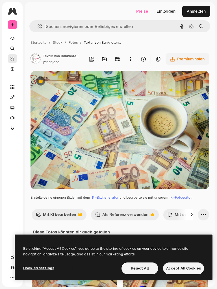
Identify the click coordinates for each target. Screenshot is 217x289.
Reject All (140, 268)
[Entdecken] (12, 68)
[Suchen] (12, 48)
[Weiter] (191, 214)
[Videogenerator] (12, 117)
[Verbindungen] (12, 257)
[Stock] (12, 58)
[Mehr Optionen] (130, 59)
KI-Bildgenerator (105, 197)
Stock (57, 42)
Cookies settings (38, 268)
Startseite (39, 42)
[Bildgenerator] (12, 107)
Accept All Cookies (183, 268)
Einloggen (166, 11)
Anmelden (196, 11)
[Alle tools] (12, 87)
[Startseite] (12, 38)
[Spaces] (12, 97)
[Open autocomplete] (37, 26)
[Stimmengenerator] (12, 127)
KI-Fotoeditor (181, 197)
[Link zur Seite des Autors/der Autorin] (36, 59)
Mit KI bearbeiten (56, 216)
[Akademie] (12, 267)
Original (67, 81)
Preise (142, 11)
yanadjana (51, 62)
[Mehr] (12, 277)
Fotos (73, 42)
